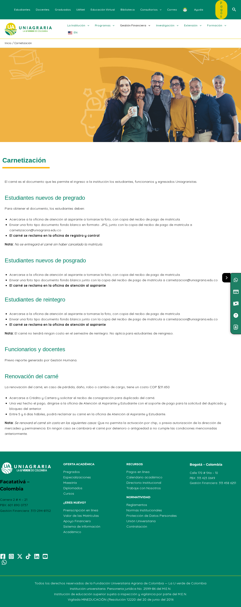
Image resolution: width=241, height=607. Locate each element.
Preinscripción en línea (80, 510)
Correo (172, 9)
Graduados (63, 9)
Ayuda (198, 9)
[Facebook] (3, 556)
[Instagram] (11, 556)
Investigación (165, 25)
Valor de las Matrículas (81, 515)
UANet (80, 9)
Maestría (70, 483)
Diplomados (72, 488)
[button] (159, 10)
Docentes (42, 9)
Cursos (68, 493)
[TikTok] (28, 556)
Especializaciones (77, 477)
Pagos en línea (137, 472)
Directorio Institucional (143, 483)
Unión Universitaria (141, 521)
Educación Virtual (103, 9)
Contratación (136, 526)
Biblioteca (127, 9)
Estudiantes (22, 9)
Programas (102, 25)
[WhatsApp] (4, 562)
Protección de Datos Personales (151, 515)
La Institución (76, 25)
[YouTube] (45, 556)
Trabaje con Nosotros (143, 488)
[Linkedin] (37, 556)
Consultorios (148, 9)
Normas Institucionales (144, 510)
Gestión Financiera (133, 25)
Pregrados (71, 472)
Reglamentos (136, 505)
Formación (214, 25)
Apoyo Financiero (77, 521)
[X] (20, 556)
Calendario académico (144, 477)
